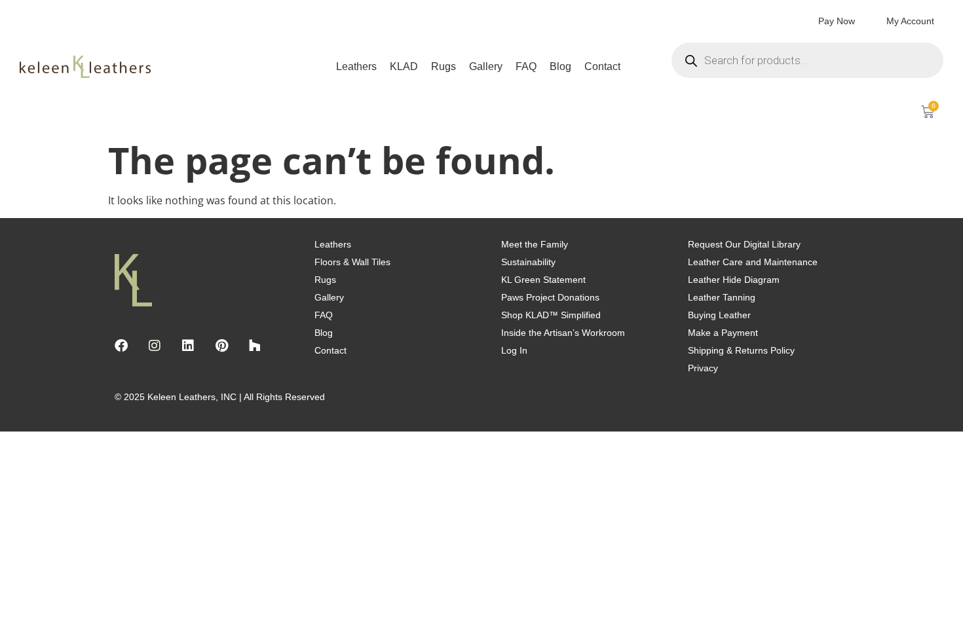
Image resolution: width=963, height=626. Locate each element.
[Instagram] (155, 346)
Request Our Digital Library (744, 244)
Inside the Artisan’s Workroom (563, 332)
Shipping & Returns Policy (741, 350)
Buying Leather (719, 315)
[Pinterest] (221, 346)
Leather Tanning (721, 297)
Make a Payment (723, 332)
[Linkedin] (188, 346)
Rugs (443, 66)
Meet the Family (534, 244)
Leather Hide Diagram (734, 279)
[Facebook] (121, 346)
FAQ (526, 66)
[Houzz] (255, 346)
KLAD (404, 66)
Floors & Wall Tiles (352, 262)
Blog (560, 66)
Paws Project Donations (550, 297)
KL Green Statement (543, 279)
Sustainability (528, 262)
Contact (602, 66)
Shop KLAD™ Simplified (551, 315)
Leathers (356, 66)
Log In (514, 350)
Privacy (703, 368)
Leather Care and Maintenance (753, 262)
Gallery (485, 66)
